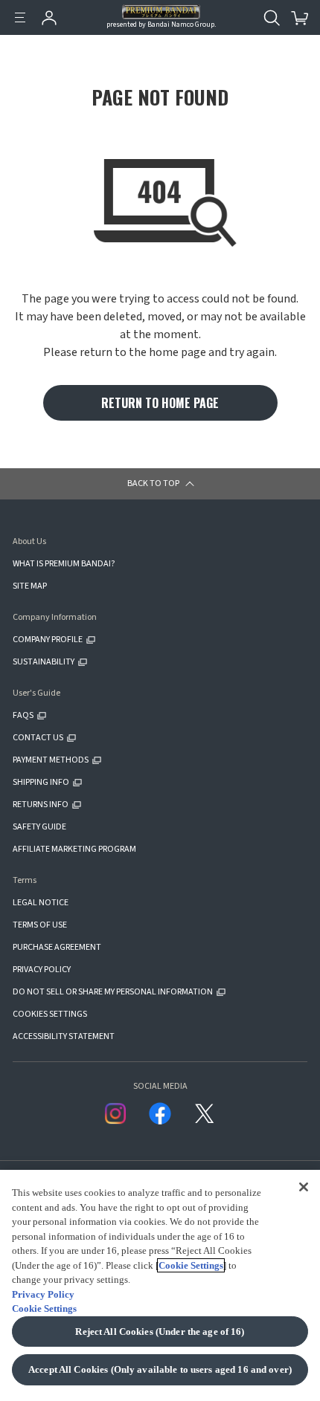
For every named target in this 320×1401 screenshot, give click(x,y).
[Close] (303, 1187)
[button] (160, 483)
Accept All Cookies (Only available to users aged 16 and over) (160, 1369)
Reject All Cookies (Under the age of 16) (159, 1331)
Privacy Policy (43, 1294)
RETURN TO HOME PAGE (160, 403)
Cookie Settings (191, 1265)
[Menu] (20, 18)
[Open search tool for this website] (271, 18)
